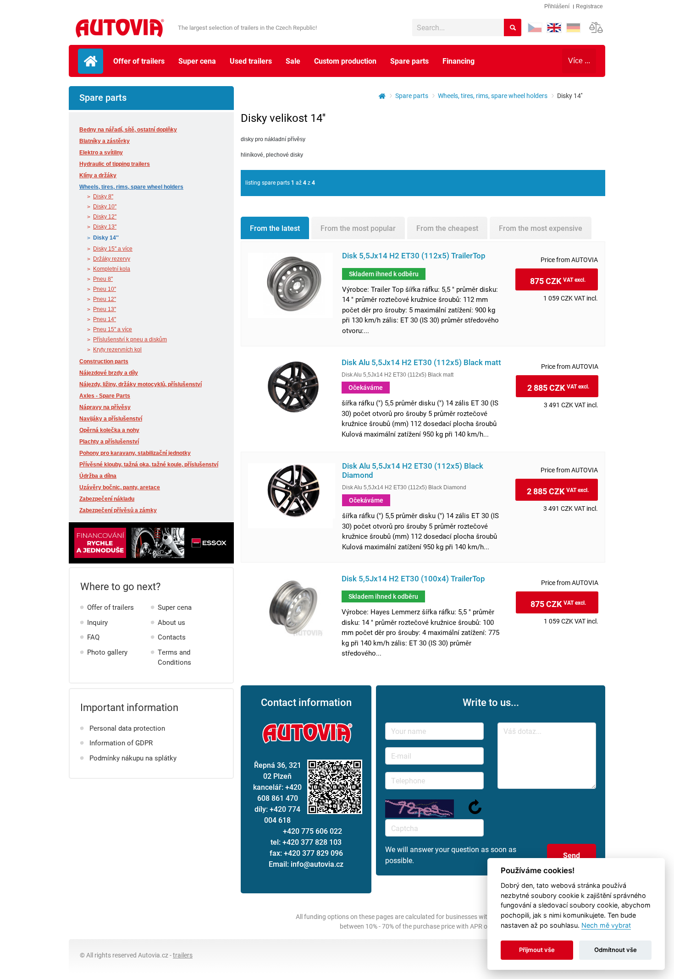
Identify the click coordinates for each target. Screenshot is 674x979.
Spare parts (409, 61)
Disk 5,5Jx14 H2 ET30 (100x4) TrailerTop (413, 579)
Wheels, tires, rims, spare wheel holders (492, 95)
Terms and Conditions (174, 657)
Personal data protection (127, 728)
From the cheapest (447, 228)
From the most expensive (540, 228)
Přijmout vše (537, 949)
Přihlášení (556, 6)
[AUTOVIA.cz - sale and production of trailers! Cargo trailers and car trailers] (379, 95)
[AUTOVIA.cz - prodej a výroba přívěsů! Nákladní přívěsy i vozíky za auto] (119, 29)
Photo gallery (107, 651)
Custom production (345, 61)
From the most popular (358, 228)
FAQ (93, 636)
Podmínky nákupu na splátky (133, 757)
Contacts (172, 636)
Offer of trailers (139, 61)
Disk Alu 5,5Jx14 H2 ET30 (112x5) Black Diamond (412, 470)
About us (171, 622)
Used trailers (251, 61)
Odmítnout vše (615, 949)
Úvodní (90, 61)
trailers (183, 955)
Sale (293, 61)
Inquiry (97, 622)
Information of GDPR (121, 742)
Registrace (589, 6)
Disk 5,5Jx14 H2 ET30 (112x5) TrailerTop (414, 256)
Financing (458, 61)
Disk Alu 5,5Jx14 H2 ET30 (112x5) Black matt (421, 362)
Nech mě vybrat (606, 925)
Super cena (197, 61)
